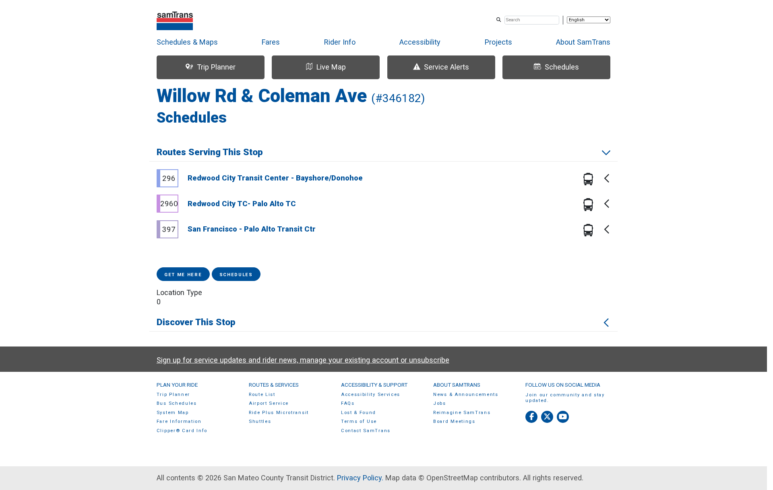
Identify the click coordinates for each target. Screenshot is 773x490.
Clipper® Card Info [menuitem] (182, 430)
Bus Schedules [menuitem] (177, 403)
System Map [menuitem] (173, 412)
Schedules (236, 274)
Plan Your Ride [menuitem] (177, 384)
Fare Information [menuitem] (179, 421)
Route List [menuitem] (262, 394)
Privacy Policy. (360, 478)
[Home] (175, 20)
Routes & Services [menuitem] (274, 384)
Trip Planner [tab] (216, 67)
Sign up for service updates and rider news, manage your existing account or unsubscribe (303, 360)
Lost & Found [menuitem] (358, 412)
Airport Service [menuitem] (269, 403)
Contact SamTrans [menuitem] (366, 430)
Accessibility (419, 42)
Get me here (183, 274)
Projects (498, 42)
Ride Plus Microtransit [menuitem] (279, 412)
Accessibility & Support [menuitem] (374, 384)
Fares (271, 42)
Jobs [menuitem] (439, 403)
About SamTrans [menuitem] (456, 384)
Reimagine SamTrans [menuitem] (461, 412)
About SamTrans (583, 42)
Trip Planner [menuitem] (173, 394)
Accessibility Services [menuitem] (370, 394)
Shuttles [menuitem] (260, 421)
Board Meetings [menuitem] (454, 421)
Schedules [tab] (562, 67)
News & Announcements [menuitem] (465, 394)
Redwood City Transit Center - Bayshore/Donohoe (275, 178)
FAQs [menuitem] (348, 403)
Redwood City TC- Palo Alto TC (242, 203)
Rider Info (339, 42)
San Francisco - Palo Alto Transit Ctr (252, 229)
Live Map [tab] (331, 67)
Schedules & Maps (187, 42)
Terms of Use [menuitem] (359, 421)
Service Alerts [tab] (446, 67)
